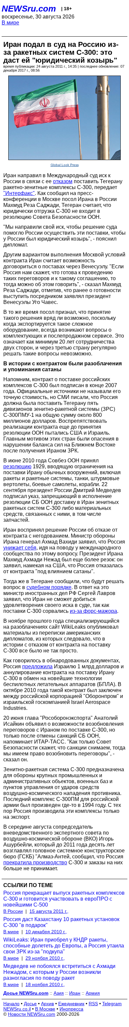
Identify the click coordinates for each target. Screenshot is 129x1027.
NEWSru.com (29, 9)
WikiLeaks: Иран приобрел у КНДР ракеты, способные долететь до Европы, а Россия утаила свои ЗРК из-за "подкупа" (63, 945)
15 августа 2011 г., (48, 911)
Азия (59, 993)
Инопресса (71, 1008)
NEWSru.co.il (17, 1008)
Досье (30, 1003)
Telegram (112, 1003)
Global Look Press (65, 165)
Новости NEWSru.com (31, 1014)
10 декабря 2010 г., (46, 931)
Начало (11, 1003)
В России (13, 911)
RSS (93, 1003)
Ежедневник (71, 1003)
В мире (10, 22)
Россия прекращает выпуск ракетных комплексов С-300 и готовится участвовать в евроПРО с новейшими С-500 (64, 899)
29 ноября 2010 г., (45, 958)
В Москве (45, 1008)
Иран (74, 993)
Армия (93, 993)
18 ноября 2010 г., (45, 984)
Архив (47, 1003)
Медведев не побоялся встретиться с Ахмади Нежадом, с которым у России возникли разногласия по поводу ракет (59, 972)
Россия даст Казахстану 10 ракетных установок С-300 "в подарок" (61, 922)
